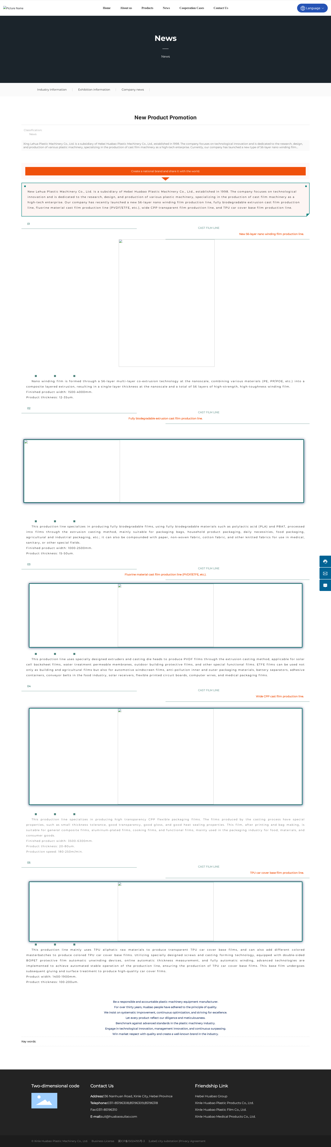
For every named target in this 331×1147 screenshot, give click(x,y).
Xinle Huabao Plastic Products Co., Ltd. (224, 1103)
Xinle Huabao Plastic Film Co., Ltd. (220, 1109)
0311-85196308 (118, 1103)
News (166, 38)
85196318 (151, 1103)
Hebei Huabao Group (211, 1096)
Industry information (52, 89)
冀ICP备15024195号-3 (131, 1141)
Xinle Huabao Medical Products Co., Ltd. (225, 1116)
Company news (133, 89)
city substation (168, 1141)
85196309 (136, 1103)
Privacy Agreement (192, 1141)
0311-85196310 (106, 1109)
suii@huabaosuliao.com (119, 1116)
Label (152, 1141)
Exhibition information (94, 89)
